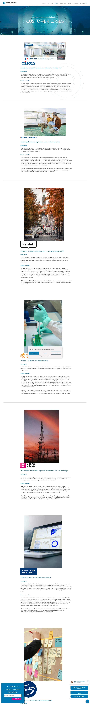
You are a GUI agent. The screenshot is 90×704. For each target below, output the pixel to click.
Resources (63, 3)
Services (50, 3)
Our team (75, 3)
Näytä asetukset (55, 353)
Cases (56, 3)
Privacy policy (41, 356)
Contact (82, 3)
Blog (69, 3)
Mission (44, 3)
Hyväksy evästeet (34, 353)
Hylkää (45, 353)
